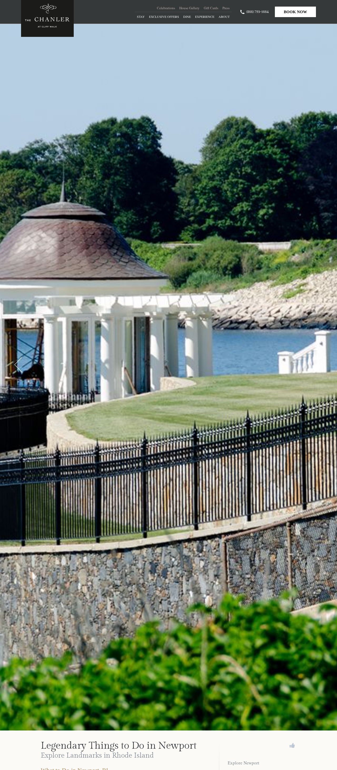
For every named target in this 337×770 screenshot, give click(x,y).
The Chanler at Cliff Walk (47, 18)
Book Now (295, 12)
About (224, 16)
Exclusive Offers (164, 16)
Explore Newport (243, 763)
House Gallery (189, 8)
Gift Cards (211, 8)
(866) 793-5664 (257, 12)
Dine (187, 16)
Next (318, 365)
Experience (204, 16)
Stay (141, 16)
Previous (18, 365)
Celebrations (166, 8)
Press (226, 8)
